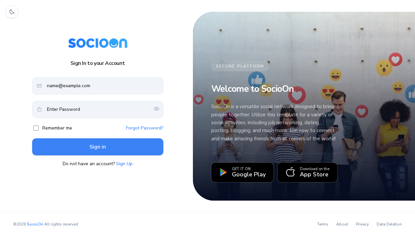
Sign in (98, 146)
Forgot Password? (144, 128)
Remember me (57, 128)
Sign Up (124, 164)
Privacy (362, 224)
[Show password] (156, 109)
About (342, 224)
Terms (322, 224)
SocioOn (35, 224)
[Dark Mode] (11, 11)
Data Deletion (389, 224)
